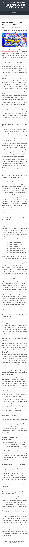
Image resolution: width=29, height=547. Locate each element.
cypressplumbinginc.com (8, 51)
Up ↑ (15, 544)
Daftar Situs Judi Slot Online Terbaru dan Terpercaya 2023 (14, 5)
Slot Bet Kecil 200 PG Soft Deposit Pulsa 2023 (12, 24)
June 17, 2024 (5, 27)
